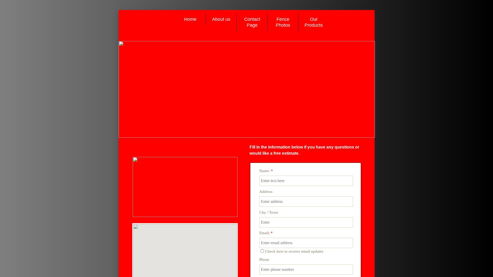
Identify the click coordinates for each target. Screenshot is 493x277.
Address (265, 192)
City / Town (268, 212)
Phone (264, 260)
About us (221, 19)
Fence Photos (283, 22)
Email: (266, 233)
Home (190, 19)
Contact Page (252, 22)
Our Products (314, 22)
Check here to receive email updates (294, 251)
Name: (266, 171)
